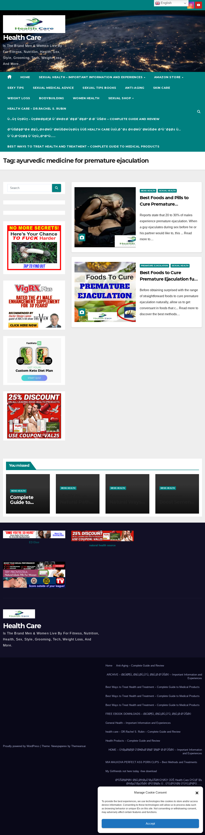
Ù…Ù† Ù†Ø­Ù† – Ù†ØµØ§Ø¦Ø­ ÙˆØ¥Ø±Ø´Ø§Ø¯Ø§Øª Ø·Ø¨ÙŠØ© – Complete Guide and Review (83, 119)
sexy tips (15, 88)
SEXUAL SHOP (120, 98)
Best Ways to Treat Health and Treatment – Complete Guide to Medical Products (83, 146)
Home (109, 665)
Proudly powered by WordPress (21, 746)
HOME (25, 77)
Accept (150, 823)
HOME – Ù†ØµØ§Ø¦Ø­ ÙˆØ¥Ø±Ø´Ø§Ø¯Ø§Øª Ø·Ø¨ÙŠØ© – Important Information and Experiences (155, 751)
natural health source (102, 545)
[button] (197, 793)
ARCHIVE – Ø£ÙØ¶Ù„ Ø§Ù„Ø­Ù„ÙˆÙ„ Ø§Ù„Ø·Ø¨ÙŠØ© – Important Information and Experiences (154, 676)
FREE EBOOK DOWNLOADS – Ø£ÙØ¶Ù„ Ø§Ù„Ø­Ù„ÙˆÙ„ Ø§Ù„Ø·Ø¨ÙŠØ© (148, 713)
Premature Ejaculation (154, 266)
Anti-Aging (134, 88)
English (166, 3)
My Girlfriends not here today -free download (131, 771)
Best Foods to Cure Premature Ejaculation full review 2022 (168, 279)
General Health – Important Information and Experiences (138, 722)
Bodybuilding (51, 98)
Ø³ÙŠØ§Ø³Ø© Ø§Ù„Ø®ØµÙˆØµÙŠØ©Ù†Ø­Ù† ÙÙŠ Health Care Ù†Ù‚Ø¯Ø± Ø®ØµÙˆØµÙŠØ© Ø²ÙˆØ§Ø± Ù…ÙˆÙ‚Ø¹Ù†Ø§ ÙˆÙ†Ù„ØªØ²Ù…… (94, 133)
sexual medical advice (53, 88)
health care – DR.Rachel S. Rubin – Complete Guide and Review (143, 731)
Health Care (22, 37)
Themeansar (78, 746)
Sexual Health (167, 191)
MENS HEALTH (148, 191)
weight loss (18, 98)
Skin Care (161, 88)
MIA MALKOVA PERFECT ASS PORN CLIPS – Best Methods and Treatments (151, 762)
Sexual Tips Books (99, 88)
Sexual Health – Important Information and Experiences (91, 77)
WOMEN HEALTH (86, 98)
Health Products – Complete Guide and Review (133, 740)
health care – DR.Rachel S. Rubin (36, 108)
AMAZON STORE (168, 77)
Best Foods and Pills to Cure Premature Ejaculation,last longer (164, 204)
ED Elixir (34, 542)
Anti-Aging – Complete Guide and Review (140, 665)
